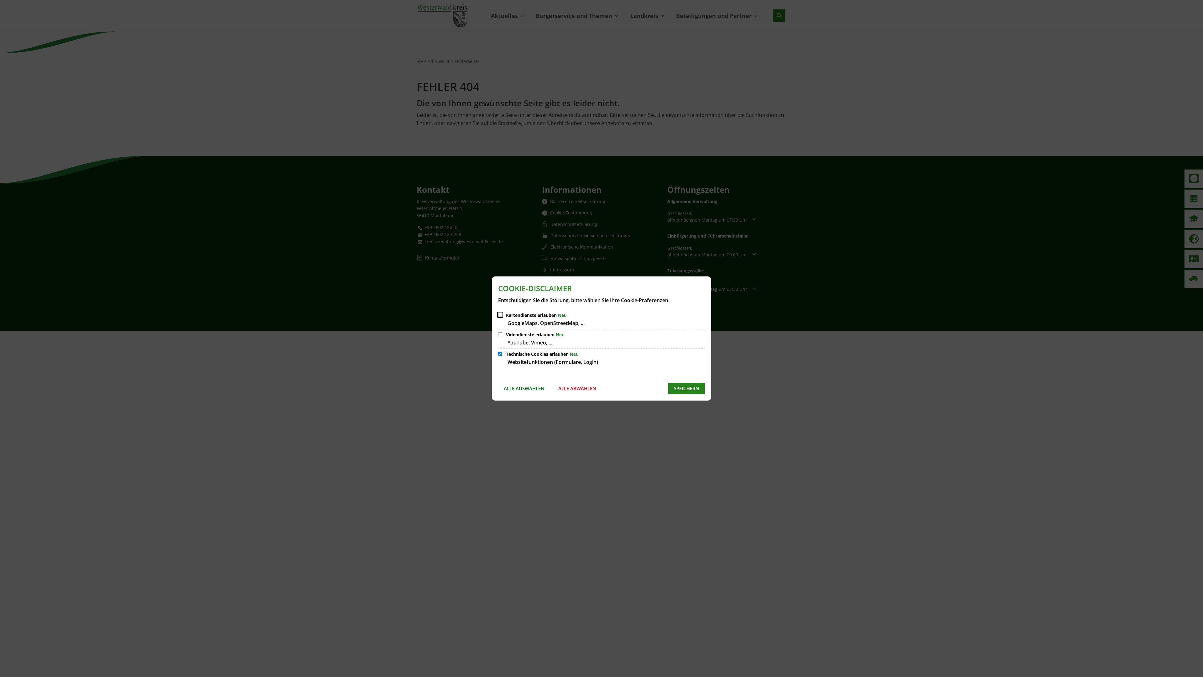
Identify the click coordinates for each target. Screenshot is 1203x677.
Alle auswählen (524, 388)
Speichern (686, 388)
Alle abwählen (577, 388)
